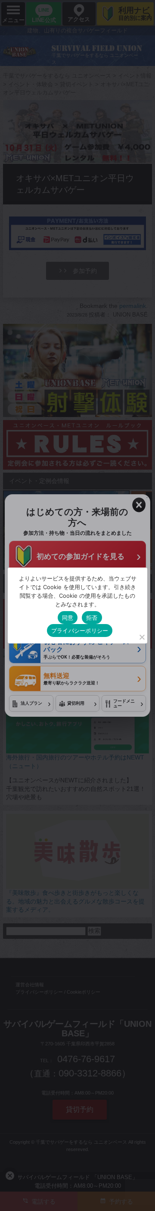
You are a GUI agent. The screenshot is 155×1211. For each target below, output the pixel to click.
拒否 (92, 617)
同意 (68, 617)
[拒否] (141, 637)
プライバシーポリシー (79, 630)
